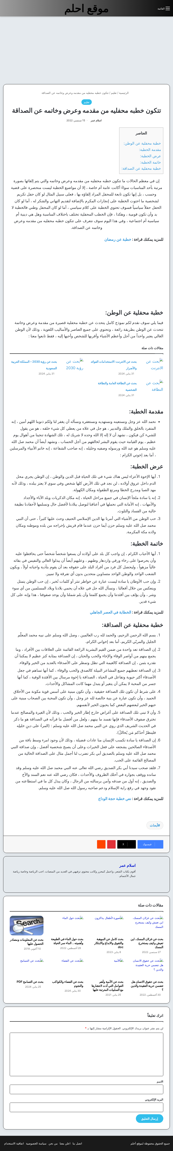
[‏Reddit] (101, 844)
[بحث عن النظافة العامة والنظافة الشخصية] (151, 387)
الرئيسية (124, 92)
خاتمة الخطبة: (150, 162)
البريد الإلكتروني (154, 1099)
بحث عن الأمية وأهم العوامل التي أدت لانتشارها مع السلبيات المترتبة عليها (107, 985)
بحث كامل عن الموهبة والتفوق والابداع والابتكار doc (108, 943)
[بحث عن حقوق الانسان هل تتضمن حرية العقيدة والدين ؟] (147, 967)
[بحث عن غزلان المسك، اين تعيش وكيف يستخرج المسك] (147, 925)
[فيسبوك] (133, 882)
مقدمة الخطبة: (150, 149)
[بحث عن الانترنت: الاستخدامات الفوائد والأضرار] (151, 366)
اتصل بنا (77, 1143)
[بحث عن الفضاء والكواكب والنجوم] (67, 967)
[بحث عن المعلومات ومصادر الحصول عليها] (26, 926)
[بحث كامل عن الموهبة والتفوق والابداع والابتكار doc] (106, 925)
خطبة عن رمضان (117, 239)
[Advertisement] (137, 50)
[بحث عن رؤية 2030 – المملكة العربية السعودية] (71, 366)
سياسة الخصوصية (36, 1143)
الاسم (160, 1081)
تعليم (114, 92)
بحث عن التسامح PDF (30, 981)
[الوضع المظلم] (145, 10)
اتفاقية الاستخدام (14, 1143)
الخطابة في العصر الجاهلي (110, 612)
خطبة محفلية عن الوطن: (142, 143)
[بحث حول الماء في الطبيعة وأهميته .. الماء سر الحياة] (67, 925)
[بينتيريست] (111, 844)
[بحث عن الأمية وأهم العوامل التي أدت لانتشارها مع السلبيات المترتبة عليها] (106, 967)
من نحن (53, 1143)
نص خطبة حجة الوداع (114, 798)
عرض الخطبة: (150, 156)
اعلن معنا (65, 1143)
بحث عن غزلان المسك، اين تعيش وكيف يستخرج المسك (147, 943)
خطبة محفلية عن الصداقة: (141, 168)
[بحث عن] (152, 10)
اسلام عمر (96, 120)
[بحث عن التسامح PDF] (26, 967)
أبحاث (154, 825)
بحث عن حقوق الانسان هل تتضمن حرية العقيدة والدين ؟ (147, 985)
